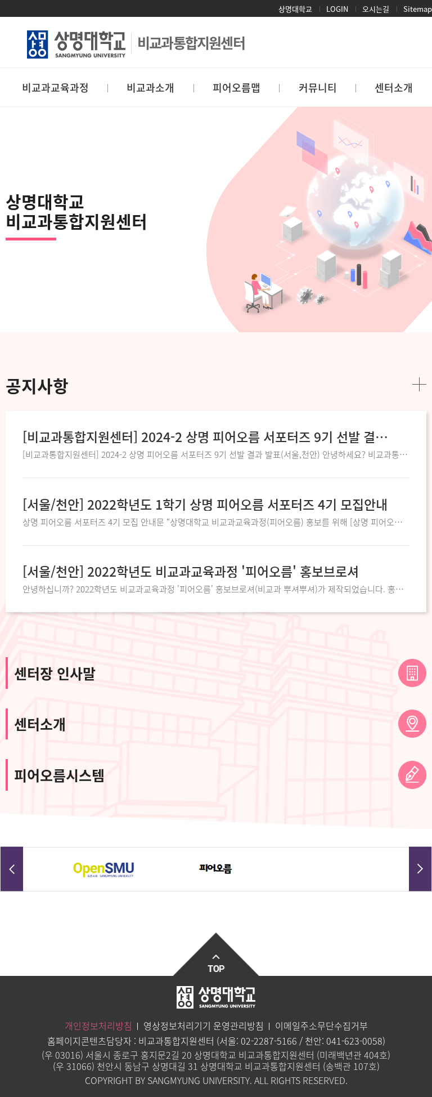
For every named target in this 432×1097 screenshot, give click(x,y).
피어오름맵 (236, 87)
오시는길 (375, 8)
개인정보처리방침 (98, 1025)
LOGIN (337, 8)
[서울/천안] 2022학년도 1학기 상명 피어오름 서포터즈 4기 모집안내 (205, 504)
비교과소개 (150, 87)
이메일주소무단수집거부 (321, 1025)
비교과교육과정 (55, 87)
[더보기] (419, 384)
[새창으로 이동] (104, 870)
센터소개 (394, 87)
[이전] (12, 869)
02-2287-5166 (269, 1040)
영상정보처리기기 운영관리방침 (203, 1025)
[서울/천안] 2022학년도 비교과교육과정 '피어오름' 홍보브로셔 (190, 571)
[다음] (420, 869)
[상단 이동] (216, 954)
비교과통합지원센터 (191, 42)
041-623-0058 (354, 1040)
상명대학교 (295, 8)
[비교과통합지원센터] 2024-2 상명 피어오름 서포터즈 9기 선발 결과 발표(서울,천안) (205, 436)
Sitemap (417, 8)
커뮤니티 (318, 87)
